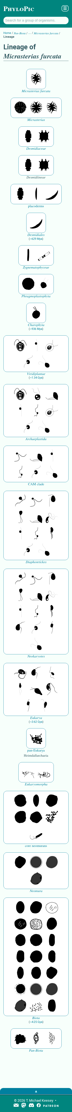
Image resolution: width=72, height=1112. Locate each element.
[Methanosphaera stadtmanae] (20, 801)
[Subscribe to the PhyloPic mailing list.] (16, 1105)
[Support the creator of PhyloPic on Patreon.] (51, 1106)
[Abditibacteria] (52, 924)
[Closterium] (36, 194)
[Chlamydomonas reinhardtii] (20, 345)
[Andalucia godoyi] (52, 673)
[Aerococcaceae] (36, 907)
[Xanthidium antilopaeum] (44, 136)
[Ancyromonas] (52, 627)
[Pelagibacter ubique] (52, 956)
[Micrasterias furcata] (36, 79)
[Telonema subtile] (20, 517)
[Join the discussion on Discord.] (31, 1105)
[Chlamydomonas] (44, 361)
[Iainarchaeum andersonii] (36, 878)
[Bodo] (20, 689)
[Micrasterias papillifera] (20, 107)
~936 (36, 329)
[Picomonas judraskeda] (36, 410)
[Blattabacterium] (20, 907)
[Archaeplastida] (36, 394)
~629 (36, 239)
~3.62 (36, 721)
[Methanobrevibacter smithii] (36, 801)
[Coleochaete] (44, 284)
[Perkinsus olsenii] (52, 517)
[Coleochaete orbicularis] (28, 284)
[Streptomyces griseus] (20, 940)
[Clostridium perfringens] (20, 956)
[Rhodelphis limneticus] (52, 394)
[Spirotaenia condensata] (28, 255)
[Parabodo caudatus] (44, 705)
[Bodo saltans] (20, 673)
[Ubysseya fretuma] (20, 500)
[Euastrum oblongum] (28, 136)
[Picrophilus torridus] (20, 817)
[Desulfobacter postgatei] (36, 1005)
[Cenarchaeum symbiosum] (52, 817)
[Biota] (52, 907)
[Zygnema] (44, 255)
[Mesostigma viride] (36, 312)
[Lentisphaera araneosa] (36, 956)
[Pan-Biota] (20, 1038)
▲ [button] (36, 1091)
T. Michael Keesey (39, 1100)
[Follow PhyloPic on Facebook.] (39, 1105)
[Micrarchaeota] (36, 862)
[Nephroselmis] (28, 361)
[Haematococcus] (52, 345)
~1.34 (36, 377)
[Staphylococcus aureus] (36, 940)
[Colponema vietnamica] (52, 533)
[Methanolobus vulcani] (36, 817)
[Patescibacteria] (20, 973)
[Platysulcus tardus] (52, 500)
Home (7, 33)
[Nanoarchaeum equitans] (20, 862)
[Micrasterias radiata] (36, 107)
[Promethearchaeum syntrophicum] (28, 772)
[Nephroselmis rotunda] (36, 345)
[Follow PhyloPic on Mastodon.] (23, 1105)
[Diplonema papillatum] (36, 689)
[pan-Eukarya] (36, 738)
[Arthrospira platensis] (52, 940)
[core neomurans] (36, 833)
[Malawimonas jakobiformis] (20, 627)
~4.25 (36, 1022)
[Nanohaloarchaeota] (52, 862)
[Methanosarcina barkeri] (52, 801)
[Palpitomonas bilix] (20, 455)
